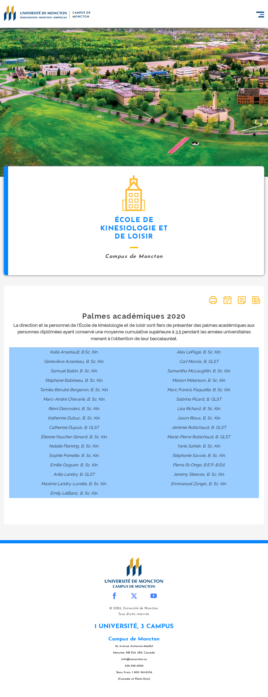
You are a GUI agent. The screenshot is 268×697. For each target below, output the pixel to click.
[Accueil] (35, 13)
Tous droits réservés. (134, 614)
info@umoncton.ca (134, 659)
